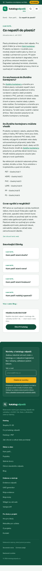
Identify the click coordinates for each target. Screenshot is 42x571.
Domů (5, 17)
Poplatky (6, 456)
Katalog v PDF (8, 435)
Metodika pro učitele (11, 523)
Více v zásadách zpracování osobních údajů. (21, 392)
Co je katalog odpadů (11, 430)
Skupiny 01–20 (8, 425)
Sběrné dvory (8, 461)
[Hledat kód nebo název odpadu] (30, 8)
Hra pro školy (8, 518)
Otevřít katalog (21, 327)
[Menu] (36, 8)
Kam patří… (13, 17)
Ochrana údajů (21, 548)
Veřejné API (7, 507)
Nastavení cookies (9, 553)
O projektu (7, 528)
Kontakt (6, 533)
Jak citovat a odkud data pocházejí (16, 440)
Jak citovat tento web (11, 236)
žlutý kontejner (28, 46)
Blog (4, 471)
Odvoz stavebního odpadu (13, 466)
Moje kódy (7, 497)
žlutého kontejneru (14, 84)
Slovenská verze (8, 548)
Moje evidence (8, 492)
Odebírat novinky (21, 380)
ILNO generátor (9, 487)
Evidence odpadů (9, 483)
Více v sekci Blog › (10, 304)
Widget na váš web (10, 502)
